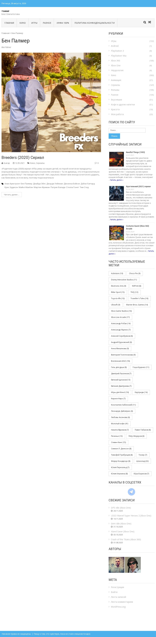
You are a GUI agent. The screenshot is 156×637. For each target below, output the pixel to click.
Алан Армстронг (12, 184)
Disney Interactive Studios (124, 279)
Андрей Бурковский (121, 342)
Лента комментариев (122, 601)
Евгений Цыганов (120, 379)
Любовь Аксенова (120, 417)
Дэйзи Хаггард (88, 184)
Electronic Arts (118, 286)
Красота (115, 109)
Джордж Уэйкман (54, 184)
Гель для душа (119, 367)
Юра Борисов (141, 473)
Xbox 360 (115, 60)
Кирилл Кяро (118, 398)
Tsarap (5, 11)
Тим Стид (84, 187)
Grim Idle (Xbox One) (121, 523)
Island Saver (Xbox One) (122, 531)
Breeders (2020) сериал (23, 157)
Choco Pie (134, 273)
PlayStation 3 (117, 50)
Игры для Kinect (120, 392)
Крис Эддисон (11, 187)
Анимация (116, 80)
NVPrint (136, 286)
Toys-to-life (117, 298)
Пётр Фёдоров (136, 436)
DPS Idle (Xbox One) (121, 507)
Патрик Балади (58, 187)
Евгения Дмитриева (121, 386)
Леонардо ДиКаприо (122, 411)
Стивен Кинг (118, 442)
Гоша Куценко (141, 367)
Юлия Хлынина (119, 473)
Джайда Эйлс (39, 184)
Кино (23, 22)
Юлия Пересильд (120, 467)
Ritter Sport (117, 292)
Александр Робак (120, 323)
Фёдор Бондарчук (120, 461)
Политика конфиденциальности (94, 22)
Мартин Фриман (42, 187)
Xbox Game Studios (121, 311)
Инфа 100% (63, 22)
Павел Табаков (143, 430)
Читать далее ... (11, 194)
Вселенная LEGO (120, 361)
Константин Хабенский (123, 405)
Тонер (143, 455)
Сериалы (40, 163)
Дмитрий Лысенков (121, 373)
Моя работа (117, 114)
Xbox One (116, 65)
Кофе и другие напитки (123, 104)
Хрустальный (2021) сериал (138, 186)
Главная (9, 22)
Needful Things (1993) (135, 152)
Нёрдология (117, 70)
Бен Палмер (26, 184)
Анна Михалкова (120, 348)
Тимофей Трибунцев (122, 455)
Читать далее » (116, 180)
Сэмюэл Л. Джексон (121, 448)
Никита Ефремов (120, 430)
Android (115, 45)
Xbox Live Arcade (120, 317)
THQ (134, 292)
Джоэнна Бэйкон (72, 184)
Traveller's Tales (139, 298)
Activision (117, 273)
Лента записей (118, 596)
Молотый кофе (119, 423)
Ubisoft (115, 304)
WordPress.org (118, 606)
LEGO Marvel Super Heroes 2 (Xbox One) (131, 515)
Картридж (141, 392)
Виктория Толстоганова (123, 354)
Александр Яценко (121, 329)
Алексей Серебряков (122, 336)
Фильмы (115, 89)
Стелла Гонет (72, 187)
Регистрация (117, 587)
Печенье (116, 436)
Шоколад (142, 461)
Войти (114, 592)
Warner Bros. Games (137, 304)
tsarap (7, 163)
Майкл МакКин (26, 187)
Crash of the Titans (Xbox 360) (126, 539)
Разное (47, 22)
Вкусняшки (116, 99)
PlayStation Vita (118, 55)
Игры (34, 22)
